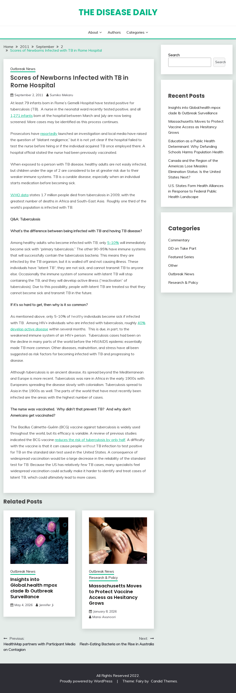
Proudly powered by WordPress (86, 681)
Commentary (179, 240)
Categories (136, 32)
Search (174, 55)
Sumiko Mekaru (61, 95)
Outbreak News (22, 69)
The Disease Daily (118, 12)
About (93, 32)
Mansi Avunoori (104, 617)
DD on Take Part (182, 248)
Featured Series (181, 257)
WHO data (19, 194)
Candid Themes (164, 681)
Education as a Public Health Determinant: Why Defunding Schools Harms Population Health (195, 146)
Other (173, 265)
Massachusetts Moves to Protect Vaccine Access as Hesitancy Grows (115, 594)
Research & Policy (103, 577)
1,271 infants (21, 115)
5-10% (113, 242)
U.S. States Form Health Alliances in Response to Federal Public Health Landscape (196, 191)
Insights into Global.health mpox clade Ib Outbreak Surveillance (33, 588)
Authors (114, 32)
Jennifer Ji (46, 605)
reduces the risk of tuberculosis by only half (90, 439)
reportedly (48, 133)
